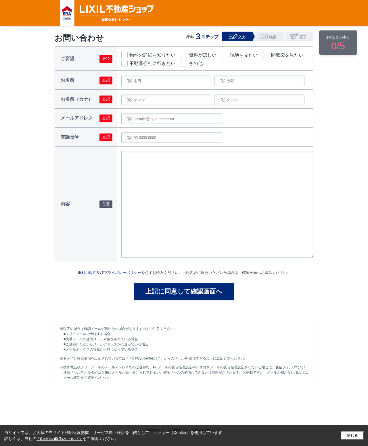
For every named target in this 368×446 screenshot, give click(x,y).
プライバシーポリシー (122, 272)
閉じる (352, 435)
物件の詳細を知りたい (152, 55)
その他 (196, 63)
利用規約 (88, 272)
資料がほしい (202, 55)
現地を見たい (244, 55)
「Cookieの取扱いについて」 (60, 439)
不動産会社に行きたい (152, 63)
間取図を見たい (287, 55)
